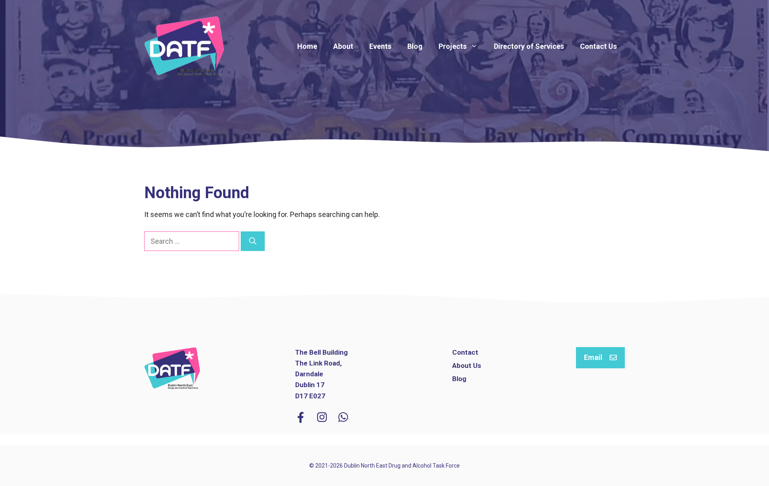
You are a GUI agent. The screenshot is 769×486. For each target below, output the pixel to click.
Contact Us (598, 46)
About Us (466, 365)
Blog (415, 46)
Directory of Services (529, 46)
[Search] (253, 241)
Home (307, 46)
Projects (453, 46)
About (343, 46)
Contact (465, 352)
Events (380, 46)
